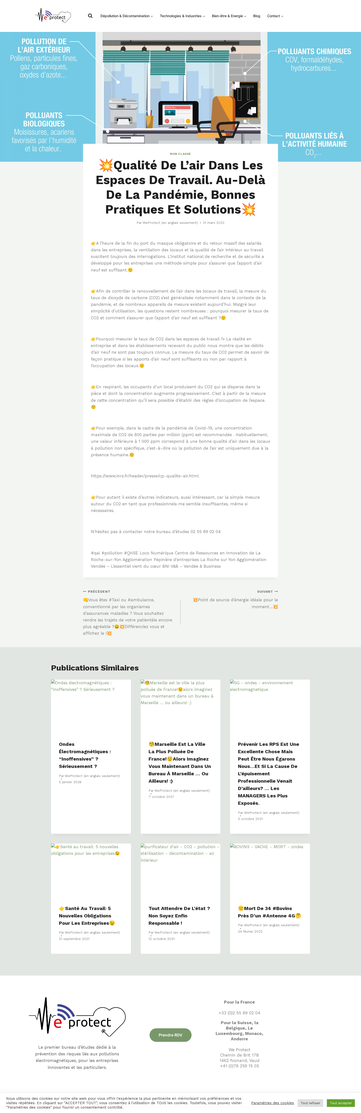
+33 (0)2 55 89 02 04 (239, 1012)
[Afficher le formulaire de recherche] (90, 16)
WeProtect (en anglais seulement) (170, 223)
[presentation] (91, 706)
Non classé (180, 154)
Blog (256, 16)
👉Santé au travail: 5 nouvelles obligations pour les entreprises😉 (87, 915)
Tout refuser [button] (310, 1103)
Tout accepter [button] (341, 1103)
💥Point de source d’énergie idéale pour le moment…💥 (235, 599)
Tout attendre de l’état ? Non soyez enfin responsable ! (179, 915)
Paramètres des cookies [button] (272, 1103)
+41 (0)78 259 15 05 (239, 1065)
